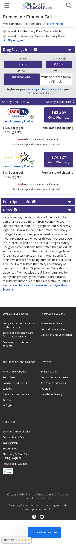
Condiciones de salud (15, 383)
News (8, 209)
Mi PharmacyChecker (15, 371)
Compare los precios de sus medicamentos (18, 325)
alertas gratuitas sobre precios (45, 89)
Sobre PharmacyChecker (17, 431)
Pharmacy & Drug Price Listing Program (16, 456)
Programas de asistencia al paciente (18, 344)
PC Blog (45, 388)
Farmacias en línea (51, 323)
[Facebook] (34, 517)
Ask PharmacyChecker (53, 383)
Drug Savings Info (18, 49)
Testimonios (10, 448)
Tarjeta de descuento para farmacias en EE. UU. (18, 334)
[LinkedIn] (41, 517)
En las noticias (49, 371)
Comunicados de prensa (54, 377)
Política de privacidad (15, 463)
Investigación (10, 442)
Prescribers (9, 377)
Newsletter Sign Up (52, 394)
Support (7, 388)
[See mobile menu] (5, 5)
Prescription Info (17, 201)
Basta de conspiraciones (17, 394)
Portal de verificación (53, 329)
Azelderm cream (52, 24)
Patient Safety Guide (14, 437)
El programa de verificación (56, 334)
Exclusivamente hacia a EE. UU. (55, 79)
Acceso (7, 400)
